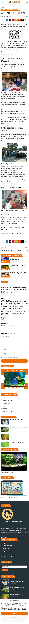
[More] (25, 20)
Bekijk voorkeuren (14, 620)
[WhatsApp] (16, 20)
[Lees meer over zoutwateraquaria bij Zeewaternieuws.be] (5, 260)
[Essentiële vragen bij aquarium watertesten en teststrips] (5, 421)
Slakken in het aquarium (15, 434)
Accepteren (14, 613)
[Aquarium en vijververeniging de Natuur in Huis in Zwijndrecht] (5, 274)
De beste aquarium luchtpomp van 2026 (18, 427)
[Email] (22, 20)
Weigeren (14, 617)
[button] (27, 600)
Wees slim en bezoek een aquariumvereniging (13, 6)
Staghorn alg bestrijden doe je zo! (17, 442)
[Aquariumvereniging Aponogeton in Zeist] (5, 267)
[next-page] (4, 280)
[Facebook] (7, 20)
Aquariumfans (5, 16)
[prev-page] (2, 280)
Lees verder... (4, 537)
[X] (10, 20)
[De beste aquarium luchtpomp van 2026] (5, 429)
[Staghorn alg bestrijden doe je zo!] (5, 444)
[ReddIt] (19, 20)
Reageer (2, 294)
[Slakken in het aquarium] (5, 437)
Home (2, 6)
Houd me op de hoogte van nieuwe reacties (12, 357)
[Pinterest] (13, 20)
